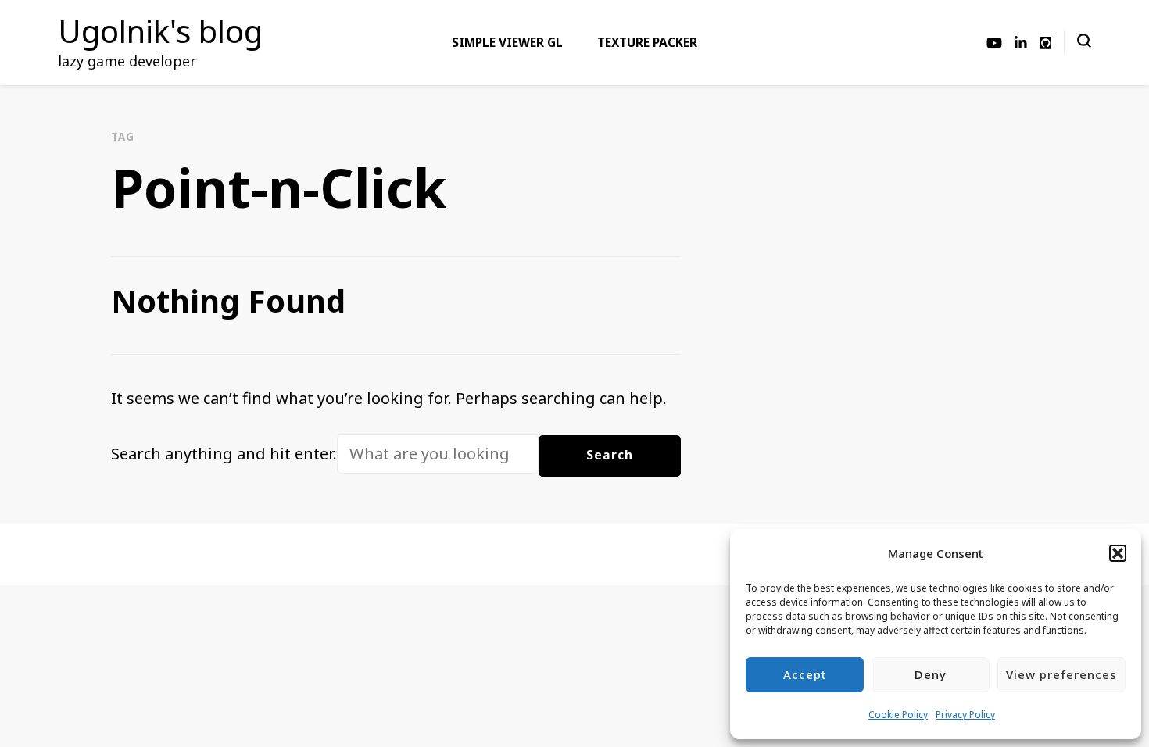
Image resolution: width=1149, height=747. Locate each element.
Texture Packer (647, 42)
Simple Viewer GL (507, 42)
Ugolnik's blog (160, 30)
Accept (805, 674)
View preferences (1061, 674)
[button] (1118, 553)
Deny (931, 674)
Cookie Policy (898, 714)
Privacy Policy (965, 714)
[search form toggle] (1084, 41)
